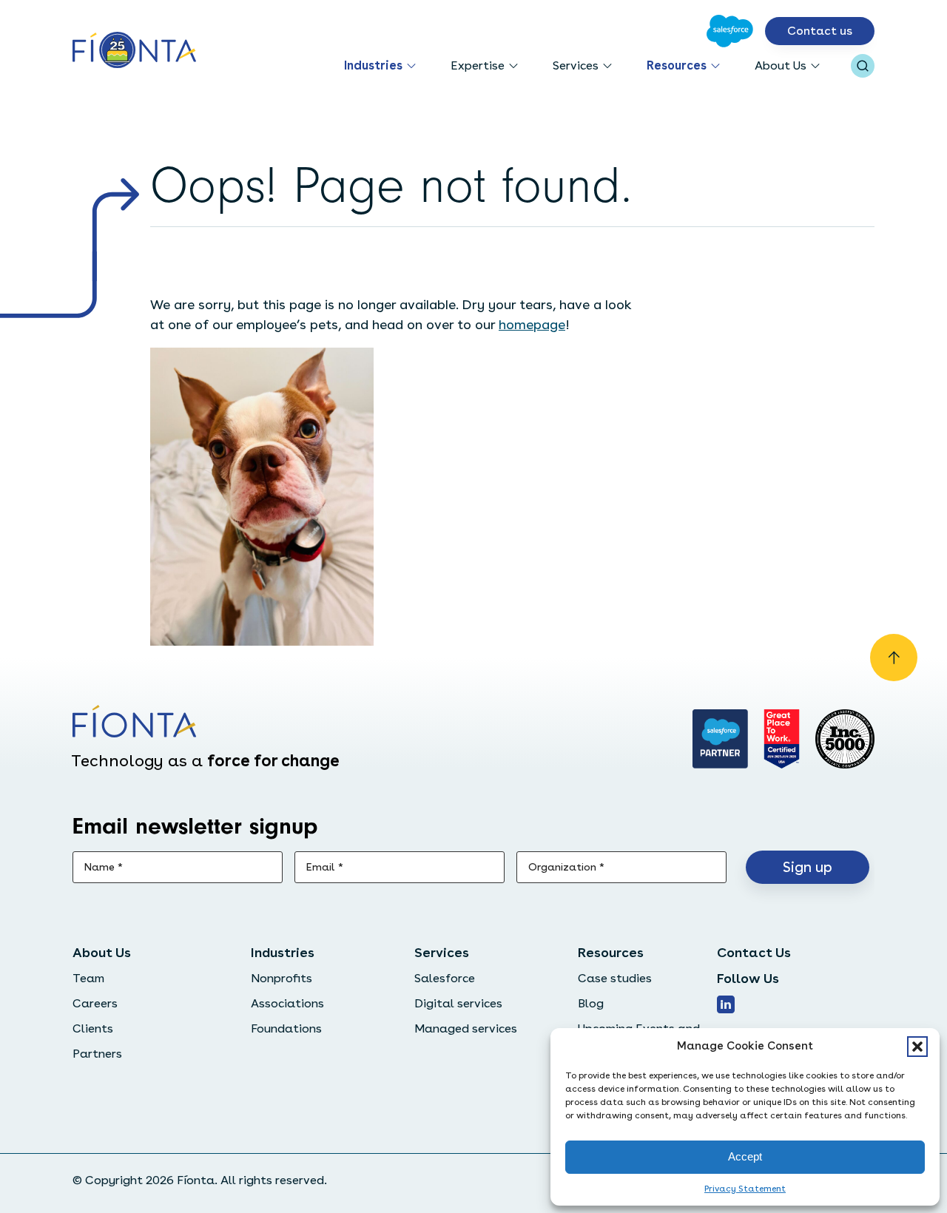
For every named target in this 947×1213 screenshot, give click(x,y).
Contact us (819, 31)
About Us (780, 65)
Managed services (465, 1028)
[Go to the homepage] (134, 51)
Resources (677, 65)
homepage (532, 324)
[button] (917, 1046)
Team (88, 978)
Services (576, 65)
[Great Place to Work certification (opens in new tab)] (782, 738)
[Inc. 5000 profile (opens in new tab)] (844, 738)
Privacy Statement (745, 1188)
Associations (287, 1003)
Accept (745, 1156)
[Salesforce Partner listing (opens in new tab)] (720, 738)
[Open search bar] (862, 66)
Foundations (286, 1028)
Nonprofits (281, 978)
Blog (591, 1003)
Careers (95, 1003)
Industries (373, 65)
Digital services (458, 1003)
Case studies (615, 978)
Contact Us (754, 952)
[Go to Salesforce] (730, 31)
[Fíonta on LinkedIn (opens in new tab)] (726, 1004)
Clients (93, 1028)
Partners (97, 1054)
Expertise (478, 65)
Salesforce (444, 978)
